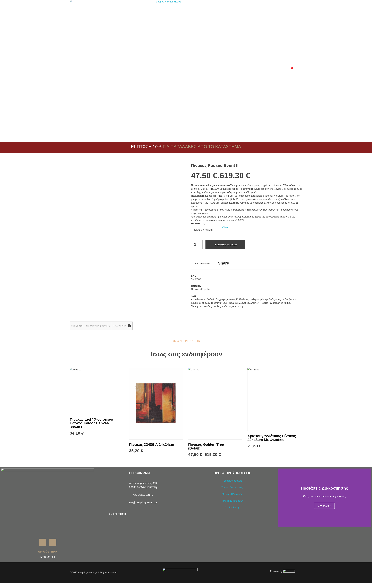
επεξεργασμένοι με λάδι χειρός (265, 299)
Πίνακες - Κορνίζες (200, 289)
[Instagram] (52, 542)
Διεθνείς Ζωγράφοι (216, 299)
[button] (281, 497)
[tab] (77, 326)
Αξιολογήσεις (121, 325)
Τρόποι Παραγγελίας (232, 487)
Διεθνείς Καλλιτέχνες (237, 299)
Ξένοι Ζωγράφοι (231, 303)
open (176, 169)
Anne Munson (198, 299)
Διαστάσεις (198, 223)
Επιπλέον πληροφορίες (98, 325)
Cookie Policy (232, 507)
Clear (225, 227)
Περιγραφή (77, 325)
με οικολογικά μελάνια (210, 303)
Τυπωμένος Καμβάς (201, 306)
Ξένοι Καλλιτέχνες (249, 303)
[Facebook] (42, 542)
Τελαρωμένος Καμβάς (280, 303)
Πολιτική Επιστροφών (232, 501)
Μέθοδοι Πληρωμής (232, 494)
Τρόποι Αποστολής (232, 481)
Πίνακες (264, 303)
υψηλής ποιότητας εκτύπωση (228, 306)
